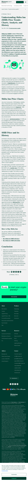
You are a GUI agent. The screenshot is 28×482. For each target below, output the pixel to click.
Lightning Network (18, 343)
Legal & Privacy (5, 313)
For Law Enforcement (6, 318)
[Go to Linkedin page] (13, 384)
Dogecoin (18, 107)
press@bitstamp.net (18, 358)
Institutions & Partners (6, 333)
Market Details (17, 345)
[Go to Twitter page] (10, 384)
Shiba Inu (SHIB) (6, 33)
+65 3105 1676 (17, 372)
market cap (13, 168)
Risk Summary (22, 402)
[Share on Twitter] (14, 272)
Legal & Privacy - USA (6, 315)
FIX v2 (15, 338)
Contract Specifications (14, 462)
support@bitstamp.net (19, 361)
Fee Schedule (4, 322)
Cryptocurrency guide (14, 28)
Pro (2, 340)
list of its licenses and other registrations (17, 445)
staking (11, 54)
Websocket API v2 (18, 336)
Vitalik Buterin (11, 83)
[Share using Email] (12, 272)
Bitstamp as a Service (6, 336)
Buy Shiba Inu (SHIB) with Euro (11, 238)
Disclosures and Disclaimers (7, 320)
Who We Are (4, 308)
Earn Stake (16, 313)
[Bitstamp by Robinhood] (7, 2)
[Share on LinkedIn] (16, 272)
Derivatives (16, 318)
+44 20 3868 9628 (17, 365)
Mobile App (16, 308)
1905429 (9, 446)
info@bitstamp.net (18, 356)
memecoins (10, 35)
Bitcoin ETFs (16, 202)
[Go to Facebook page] (15, 384)
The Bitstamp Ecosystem (7, 338)
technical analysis (15, 119)
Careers (3, 311)
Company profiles (18, 5)
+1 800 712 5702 (17, 368)
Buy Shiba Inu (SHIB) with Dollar (11, 240)
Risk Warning (14, 402)
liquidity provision (20, 54)
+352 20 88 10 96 (17, 370)
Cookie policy (5, 470)
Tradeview (16, 311)
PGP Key (16, 340)
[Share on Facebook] (18, 272)
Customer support (18, 353)
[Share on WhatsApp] (20, 272)
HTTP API (16, 333)
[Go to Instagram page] (17, 384)
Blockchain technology (7, 5)
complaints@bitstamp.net (19, 363)
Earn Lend (16, 315)
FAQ (2, 325)
